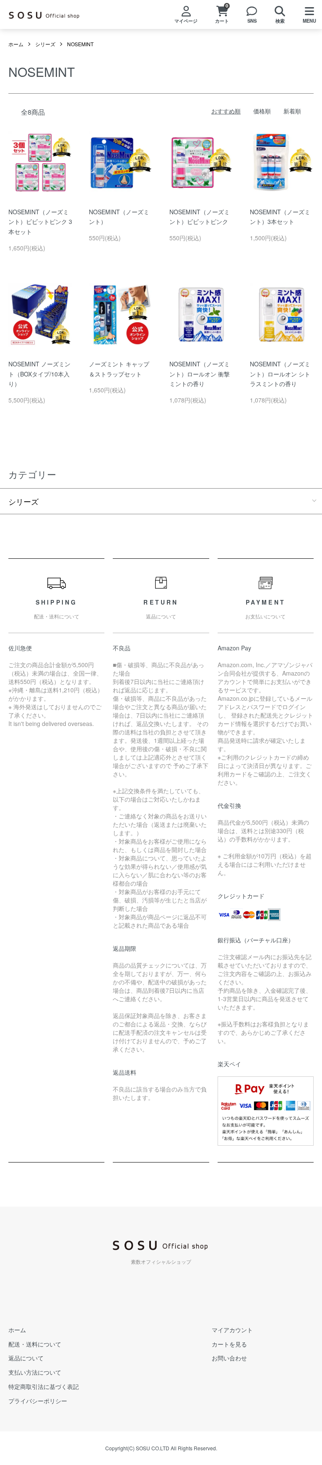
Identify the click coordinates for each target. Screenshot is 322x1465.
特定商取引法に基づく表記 (43, 1386)
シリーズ (45, 43)
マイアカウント (232, 1330)
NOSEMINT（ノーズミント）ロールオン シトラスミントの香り (280, 374)
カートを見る (229, 1344)
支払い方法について (34, 1372)
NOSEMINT (80, 43)
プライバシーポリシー (37, 1401)
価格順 (262, 111)
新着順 (292, 111)
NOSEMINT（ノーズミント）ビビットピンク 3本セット (40, 222)
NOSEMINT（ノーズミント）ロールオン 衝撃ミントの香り (199, 374)
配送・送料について (34, 1344)
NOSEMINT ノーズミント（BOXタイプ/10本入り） (39, 374)
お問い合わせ (229, 1358)
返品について (26, 1358)
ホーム (15, 43)
